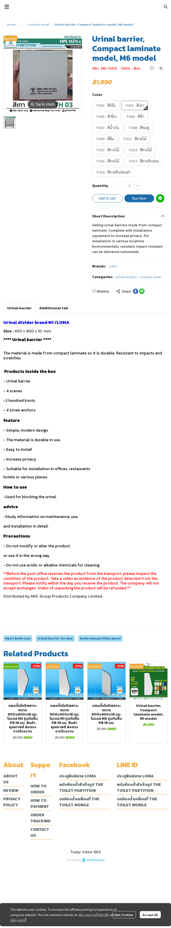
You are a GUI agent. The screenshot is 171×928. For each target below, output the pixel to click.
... (21, 24)
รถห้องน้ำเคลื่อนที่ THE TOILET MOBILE (79, 802)
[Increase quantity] (137, 185)
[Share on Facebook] (135, 291)
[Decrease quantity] (121, 185)
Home (11, 24)
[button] (166, 7)
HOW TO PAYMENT (40, 803)
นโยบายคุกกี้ (18, 920)
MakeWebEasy (95, 860)
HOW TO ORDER (39, 789)
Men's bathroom (18, 638)
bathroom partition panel (100, 638)
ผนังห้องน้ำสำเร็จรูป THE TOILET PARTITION (81, 787)
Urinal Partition (126, 277)
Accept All (150, 915)
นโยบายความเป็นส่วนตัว (93, 915)
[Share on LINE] (142, 291)
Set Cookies (124, 915)
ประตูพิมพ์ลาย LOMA (77, 776)
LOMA (113, 266)
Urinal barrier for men (55, 638)
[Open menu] (6, 6)
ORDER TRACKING (40, 818)
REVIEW (10, 790)
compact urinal (38, 24)
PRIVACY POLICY (11, 802)
